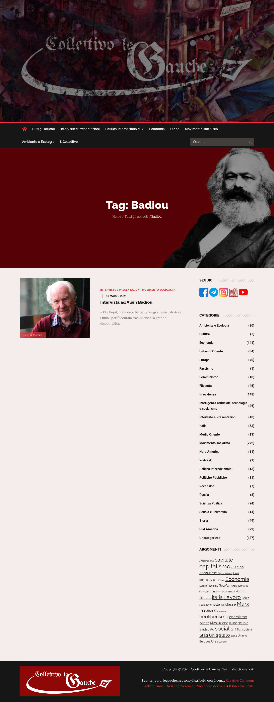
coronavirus (226, 573)
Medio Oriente (209, 434)
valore (223, 641)
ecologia (220, 580)
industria (239, 591)
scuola (243, 623)
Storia (174, 129)
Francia (233, 586)
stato (224, 635)
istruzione (205, 598)
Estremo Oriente (211, 351)
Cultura (204, 334)
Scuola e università (213, 512)
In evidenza (207, 394)
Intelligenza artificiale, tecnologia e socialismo (223, 406)
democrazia (207, 579)
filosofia (224, 585)
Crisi (236, 573)
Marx (243, 604)
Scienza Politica (210, 503)
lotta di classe (224, 604)
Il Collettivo (69, 142)
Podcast (205, 460)
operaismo (238, 617)
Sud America (208, 529)
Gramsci (203, 591)
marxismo (207, 610)
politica (204, 623)
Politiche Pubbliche (213, 477)
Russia (204, 495)
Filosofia (205, 386)
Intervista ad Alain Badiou (126, 302)
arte (212, 561)
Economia (157, 129)
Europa (204, 360)
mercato (221, 611)
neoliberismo (213, 616)
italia (217, 597)
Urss (214, 641)
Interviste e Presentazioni (80, 129)
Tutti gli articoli (43, 129)
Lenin (245, 598)
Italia (203, 426)
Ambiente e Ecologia (38, 142)
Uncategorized (209, 538)
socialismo (228, 628)
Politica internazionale (122, 129)
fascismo (213, 585)
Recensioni (207, 486)
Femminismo (208, 377)
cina (240, 567)
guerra (212, 591)
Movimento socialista (201, 129)
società (247, 629)
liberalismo (205, 604)
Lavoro (232, 597)
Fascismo (206, 368)
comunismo (209, 573)
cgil (233, 567)
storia (234, 635)
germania (242, 585)
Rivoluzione (219, 623)
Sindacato (206, 629)
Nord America (209, 452)
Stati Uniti (208, 635)
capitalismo (214, 566)
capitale (224, 560)
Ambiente (204, 560)
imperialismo (225, 591)
